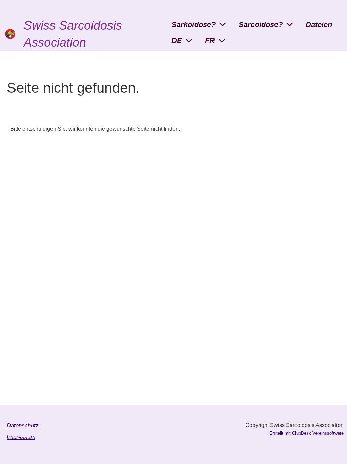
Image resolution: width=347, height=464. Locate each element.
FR (210, 40)
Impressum (21, 437)
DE (176, 40)
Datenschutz (23, 425)
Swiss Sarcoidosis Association (73, 33)
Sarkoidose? (193, 24)
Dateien (319, 24)
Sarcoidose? (261, 24)
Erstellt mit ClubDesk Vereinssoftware (306, 433)
